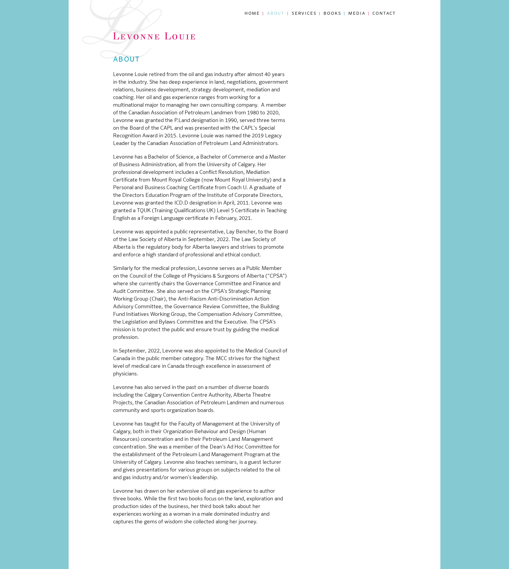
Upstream (336, 31)
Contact (384, 13)
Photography (285, 31)
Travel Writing (288, 23)
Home (252, 13)
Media (356, 13)
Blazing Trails (343, 23)
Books (332, 13)
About (276, 13)
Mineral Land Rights (352, 38)
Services (304, 13)
